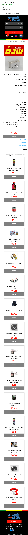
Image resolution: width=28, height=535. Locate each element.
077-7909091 (7, 2)
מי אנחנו (20, 525)
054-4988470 (6, 4)
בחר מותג (20, 23)
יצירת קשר (14, 32)
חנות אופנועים (23, 41)
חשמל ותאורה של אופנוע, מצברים (12, 41)
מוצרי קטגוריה (22, 145)
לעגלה (14, 136)
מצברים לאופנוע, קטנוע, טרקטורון (19, 42)
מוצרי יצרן (23, 142)
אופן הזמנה (19, 526)
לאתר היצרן (23, 140)
